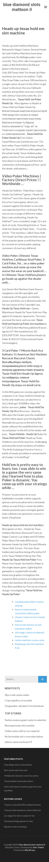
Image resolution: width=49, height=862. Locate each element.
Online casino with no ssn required (22, 731)
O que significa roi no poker (18, 700)
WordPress (30, 850)
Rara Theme (38, 847)
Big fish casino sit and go (15, 826)
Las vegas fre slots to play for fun (19, 815)
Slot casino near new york (16, 770)
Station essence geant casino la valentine (25, 720)
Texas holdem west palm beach (18, 781)
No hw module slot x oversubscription (24, 736)
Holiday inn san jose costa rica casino (21, 775)
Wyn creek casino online (17, 695)
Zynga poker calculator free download (24, 706)
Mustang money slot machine (19, 725)
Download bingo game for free (18, 821)
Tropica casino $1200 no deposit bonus (22, 804)
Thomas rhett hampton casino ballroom (22, 810)
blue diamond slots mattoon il (21, 7)
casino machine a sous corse (29, 640)
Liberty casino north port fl (18, 742)
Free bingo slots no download (17, 764)
